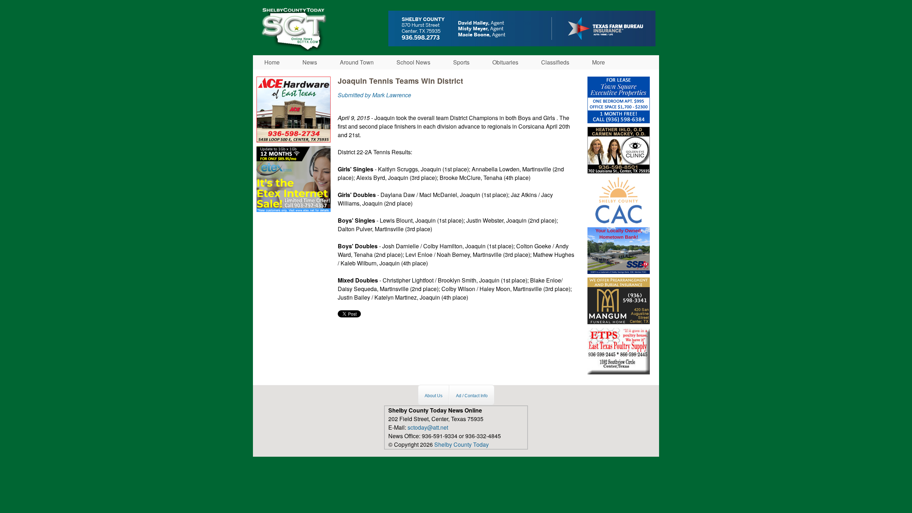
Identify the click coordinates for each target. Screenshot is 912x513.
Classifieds (555, 62)
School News (413, 62)
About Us (433, 395)
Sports (461, 62)
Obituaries (505, 62)
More (598, 62)
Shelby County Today (461, 444)
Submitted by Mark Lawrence (374, 95)
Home (272, 62)
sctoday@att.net (428, 427)
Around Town (357, 62)
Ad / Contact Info (472, 395)
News (309, 62)
